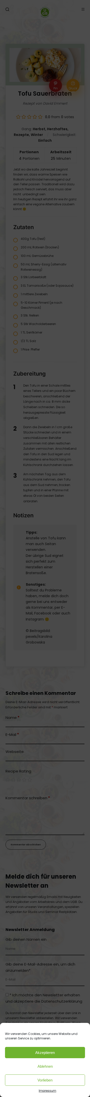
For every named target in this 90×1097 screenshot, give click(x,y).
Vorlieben (45, 1080)
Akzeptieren (45, 1052)
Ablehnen (45, 1066)
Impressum (47, 1090)
